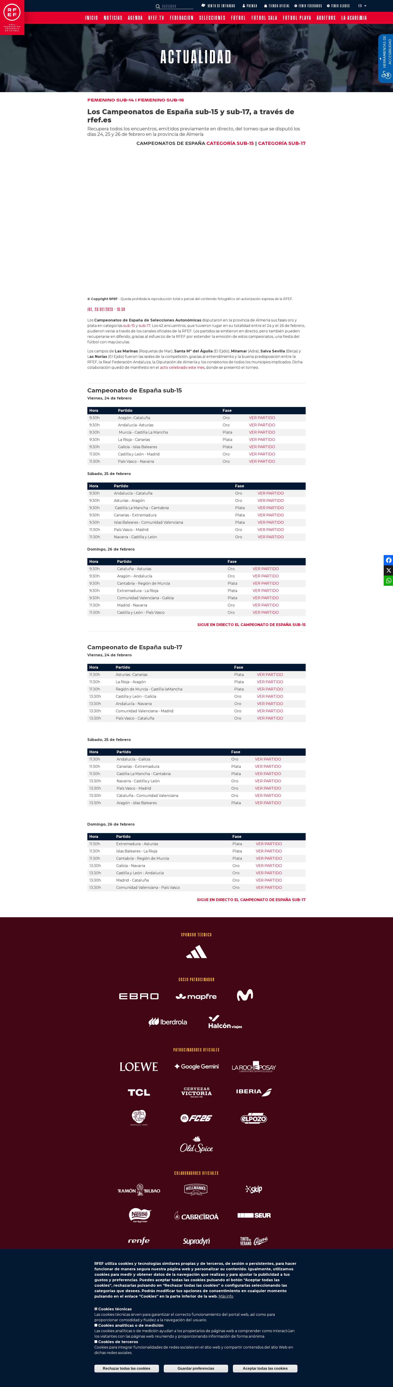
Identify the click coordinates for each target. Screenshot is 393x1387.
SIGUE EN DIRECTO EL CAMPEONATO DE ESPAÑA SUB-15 (251, 625)
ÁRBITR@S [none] (326, 18)
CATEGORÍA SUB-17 (282, 143)
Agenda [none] (135, 18)
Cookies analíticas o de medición (131, 1325)
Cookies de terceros (118, 1342)
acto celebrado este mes (182, 367)
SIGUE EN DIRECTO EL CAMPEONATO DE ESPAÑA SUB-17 (251, 900)
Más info (226, 1296)
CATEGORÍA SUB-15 (230, 143)
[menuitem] (91, 18)
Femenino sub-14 (110, 100)
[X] (388, 570)
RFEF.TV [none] (156, 18)
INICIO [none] (91, 18)
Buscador (158, 6)
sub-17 (144, 325)
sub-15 (129, 325)
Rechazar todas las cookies (126, 1368)
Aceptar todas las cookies (265, 1368)
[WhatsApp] (388, 580)
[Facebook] (388, 560)
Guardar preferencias (196, 1368)
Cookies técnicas (115, 1309)
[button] (365, 6)
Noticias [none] (113, 18)
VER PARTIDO (262, 418)
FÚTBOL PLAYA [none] (297, 18)
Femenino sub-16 (161, 100)
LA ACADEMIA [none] (354, 18)
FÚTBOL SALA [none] (264, 18)
